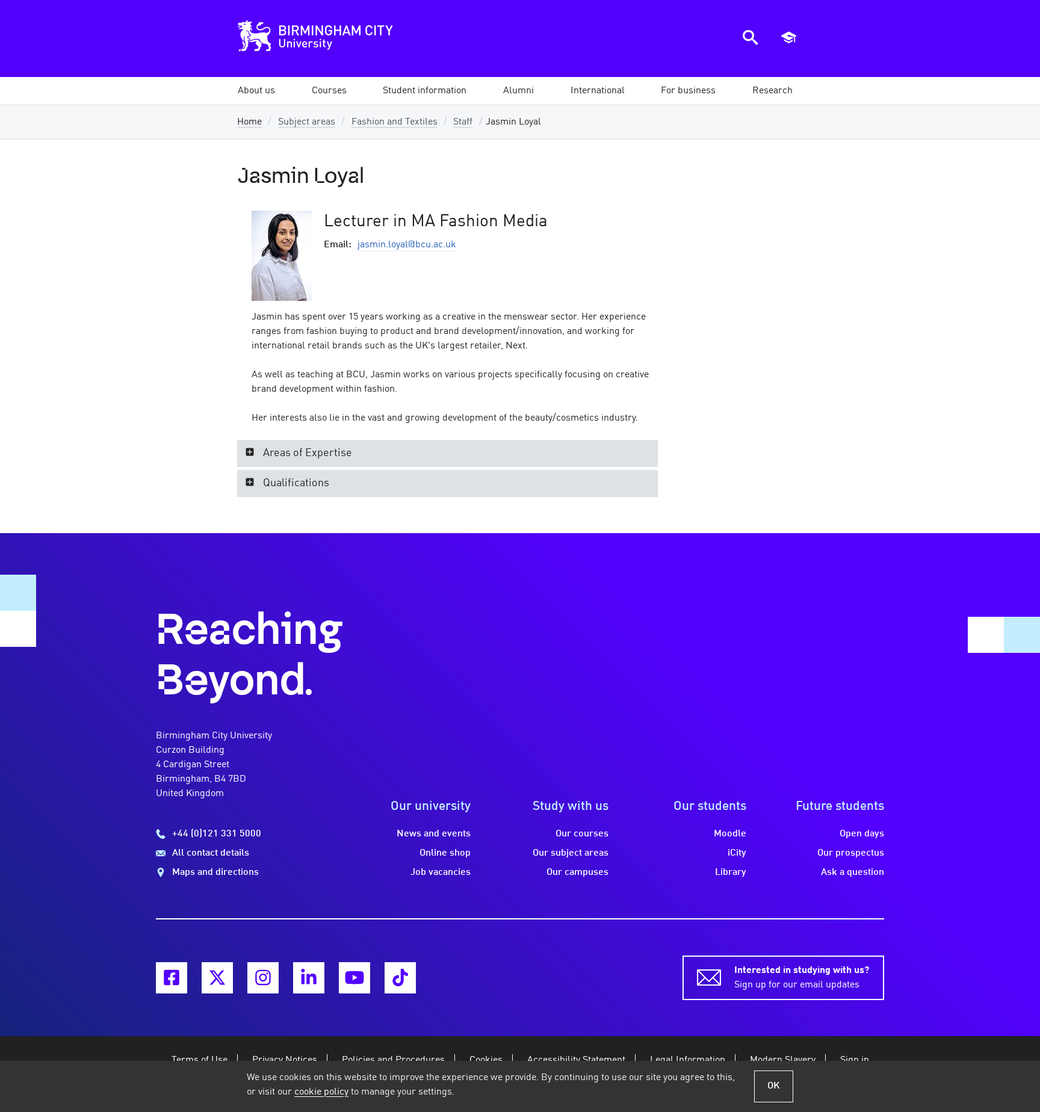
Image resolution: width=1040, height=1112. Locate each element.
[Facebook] (171, 977)
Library (730, 872)
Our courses (582, 834)
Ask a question (852, 872)
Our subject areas (570, 853)
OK (773, 1086)
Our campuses (577, 872)
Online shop (445, 853)
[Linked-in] (308, 977)
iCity (737, 853)
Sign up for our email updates (801, 978)
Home (249, 122)
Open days (862, 834)
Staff (462, 122)
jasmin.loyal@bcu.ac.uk (407, 245)
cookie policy (321, 1092)
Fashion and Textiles (394, 122)
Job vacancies (440, 872)
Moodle (730, 834)
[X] (217, 977)
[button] (256, 91)
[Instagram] (263, 977)
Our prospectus (850, 853)
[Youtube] (354, 977)
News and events (434, 834)
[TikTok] (400, 977)
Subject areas (306, 122)
